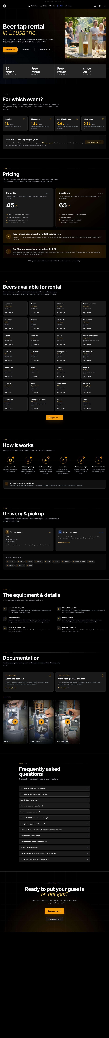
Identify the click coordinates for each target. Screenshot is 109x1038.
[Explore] (95, 6)
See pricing (25, 49)
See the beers (43, 49)
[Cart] (100, 6)
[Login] (104, 6)
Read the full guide (93, 142)
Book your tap (53, 418)
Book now (8, 49)
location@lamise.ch (55, 919)
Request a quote (65, 542)
